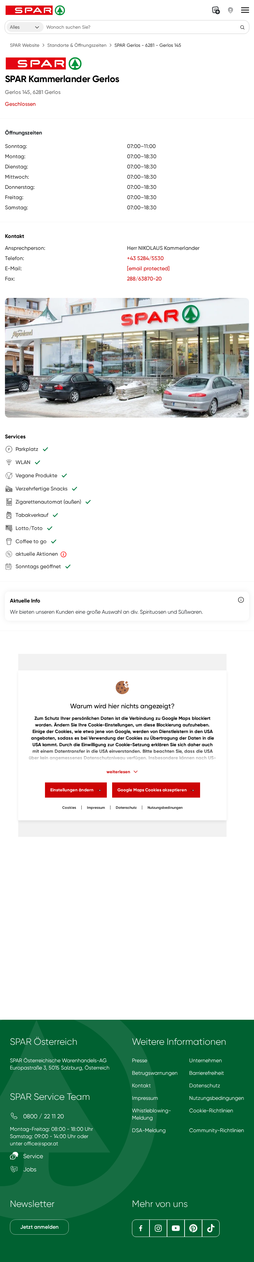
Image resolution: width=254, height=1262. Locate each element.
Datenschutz (126, 808)
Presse (139, 1060)
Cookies (69, 808)
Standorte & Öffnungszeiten (76, 45)
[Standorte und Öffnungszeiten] (230, 10)
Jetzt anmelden (39, 1227)
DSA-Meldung (149, 1130)
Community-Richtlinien (216, 1130)
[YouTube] (176, 1228)
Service (32, 1156)
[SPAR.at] (36, 10)
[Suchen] (242, 27)
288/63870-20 (144, 279)
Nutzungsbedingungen (216, 1098)
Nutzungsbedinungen (165, 808)
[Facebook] (140, 1228)
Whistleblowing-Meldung (151, 1114)
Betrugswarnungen (155, 1073)
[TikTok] (211, 1228)
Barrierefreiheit (206, 1073)
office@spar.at (41, 1143)
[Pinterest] (193, 1228)
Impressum (96, 808)
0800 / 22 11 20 (42, 1116)
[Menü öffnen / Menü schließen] (245, 10)
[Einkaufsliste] (216, 10)
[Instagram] (158, 1228)
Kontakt (141, 1085)
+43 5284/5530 (145, 258)
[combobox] (25, 27)
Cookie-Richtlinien (211, 1110)
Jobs (28, 1169)
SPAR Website (24, 45)
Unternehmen (205, 1060)
